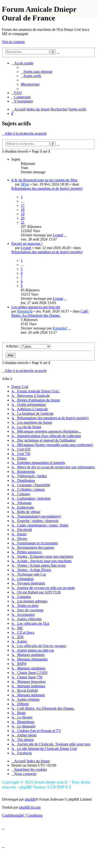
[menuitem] (36, 72)
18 (22, 210)
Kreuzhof (60, 328)
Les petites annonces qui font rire (35, 307)
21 (22, 222)
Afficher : (13, 346)
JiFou (25, 184)
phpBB (30, 799)
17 (22, 205)
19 (22, 214)
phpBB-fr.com (29, 807)
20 (22, 218)
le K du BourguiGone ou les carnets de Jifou (44, 180)
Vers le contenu (13, 42)
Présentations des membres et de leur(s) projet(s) (47, 188)
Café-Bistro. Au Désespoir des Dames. (50, 313)
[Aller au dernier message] (65, 235)
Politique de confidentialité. (51, 14)
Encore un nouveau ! (26, 243)
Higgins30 (24, 311)
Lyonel (58, 235)
